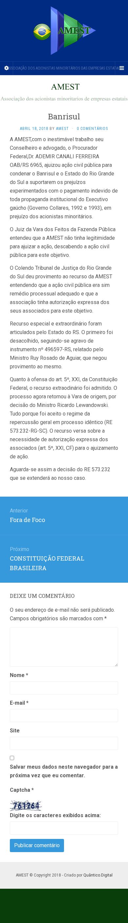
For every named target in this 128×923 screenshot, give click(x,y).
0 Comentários (92, 128)
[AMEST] (64, 30)
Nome (19, 675)
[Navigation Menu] (121, 68)
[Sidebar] (6, 68)
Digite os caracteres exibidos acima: (55, 815)
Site (15, 730)
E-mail (19, 703)
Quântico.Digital (98, 875)
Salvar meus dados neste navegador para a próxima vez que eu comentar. (64, 771)
